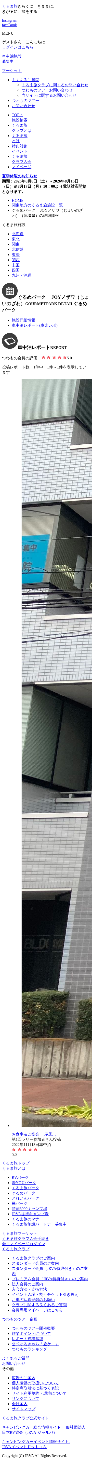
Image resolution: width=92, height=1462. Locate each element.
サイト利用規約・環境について (39, 1393)
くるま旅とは (14, 1168)
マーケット (12, 71)
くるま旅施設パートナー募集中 (39, 1224)
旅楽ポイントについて (31, 1333)
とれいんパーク (25, 1198)
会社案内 (19, 1404)
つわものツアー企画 (19, 1319)
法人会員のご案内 (27, 1284)
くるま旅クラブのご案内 (33, 1258)
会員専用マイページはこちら (37, 1310)
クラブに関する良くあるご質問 (39, 1305)
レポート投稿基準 (27, 1339)
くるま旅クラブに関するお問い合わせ (55, 85)
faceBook (9, 25)
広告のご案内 (23, 1378)
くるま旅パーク (25, 1188)
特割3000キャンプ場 (29, 1209)
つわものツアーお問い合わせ (47, 90)
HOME (18, 200)
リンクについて (25, 1398)
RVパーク (20, 1177)
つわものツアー (25, 100)
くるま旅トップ (15, 1163)
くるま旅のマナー (27, 1219)
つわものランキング (29, 1349)
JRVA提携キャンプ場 (30, 1214)
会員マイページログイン (23, 1244)
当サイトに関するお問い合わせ (49, 95)
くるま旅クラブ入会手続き (25, 1238)
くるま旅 (10, 6)
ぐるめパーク (23, 1193)
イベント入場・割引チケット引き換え (45, 1294)
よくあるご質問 (25, 80)
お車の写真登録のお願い (33, 1300)
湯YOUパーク (24, 1183)
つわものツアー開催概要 (33, 1328)
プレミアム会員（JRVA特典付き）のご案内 (50, 1279)
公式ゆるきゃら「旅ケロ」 (35, 1344)
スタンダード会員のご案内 (35, 1263)
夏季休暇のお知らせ (19, 176)
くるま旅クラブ (15, 1249)
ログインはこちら (17, 47)
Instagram (9, 20)
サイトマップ (23, 1409)
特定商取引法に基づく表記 (35, 1388)
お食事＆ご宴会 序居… (34, 1134)
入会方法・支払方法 (29, 1289)
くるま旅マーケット (19, 1233)
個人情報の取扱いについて (35, 1383)
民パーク (19, 1203)
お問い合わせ (23, 106)
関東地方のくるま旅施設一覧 (37, 205)
